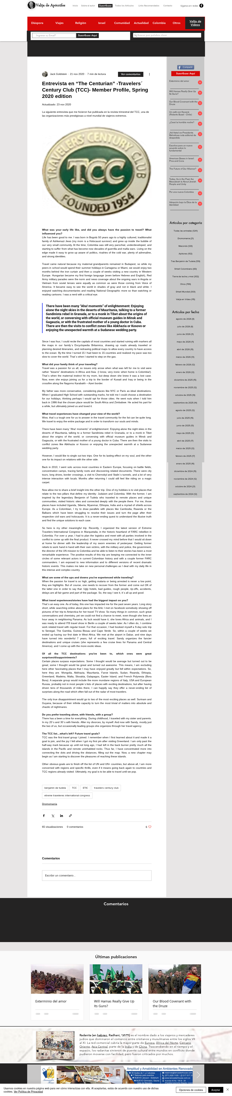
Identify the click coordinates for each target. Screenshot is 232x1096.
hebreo (102, 1035)
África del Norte (167, 1043)
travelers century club (106, 787)
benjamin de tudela (55, 787)
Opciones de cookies (191, 1090)
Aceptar (215, 1090)
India (128, 1046)
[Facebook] (201, 6)
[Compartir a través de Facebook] (43, 815)
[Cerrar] (227, 1090)
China (143, 1046)
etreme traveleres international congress (67, 795)
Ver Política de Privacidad (28, 1091)
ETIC (85, 787)
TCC (74, 787)
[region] (37, 23)
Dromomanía (49, 803)
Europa (150, 1043)
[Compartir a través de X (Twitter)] (52, 815)
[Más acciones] (149, 74)
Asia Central (100, 1046)
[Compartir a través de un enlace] (70, 815)
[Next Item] (198, 1075)
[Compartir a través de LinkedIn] (61, 815)
